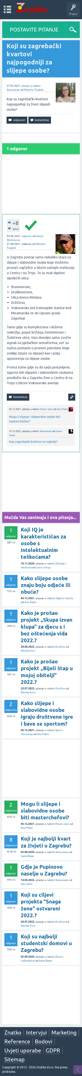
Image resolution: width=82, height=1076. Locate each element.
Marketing (64, 1032)
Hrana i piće (46, 409)
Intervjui (36, 1032)
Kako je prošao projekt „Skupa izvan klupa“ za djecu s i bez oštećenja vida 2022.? (46, 627)
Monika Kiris (28, 650)
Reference (17, 1041)
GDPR (53, 1050)
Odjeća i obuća (64, 598)
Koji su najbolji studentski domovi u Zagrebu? (46, 943)
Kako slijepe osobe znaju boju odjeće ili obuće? (45, 585)
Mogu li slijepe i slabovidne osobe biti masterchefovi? (45, 811)
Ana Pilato (62, 409)
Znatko (12, 1032)
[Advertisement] (41, 184)
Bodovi (43, 1041)
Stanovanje (13, 89)
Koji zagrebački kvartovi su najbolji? (33, 441)
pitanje (25, 85)
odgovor (27, 236)
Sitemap (14, 1059)
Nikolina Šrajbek (34, 89)
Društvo (60, 646)
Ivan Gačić (27, 884)
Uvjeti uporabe (22, 1050)
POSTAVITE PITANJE (34, 30)
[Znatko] (31, 7)
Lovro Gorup (43, 567)
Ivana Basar (27, 856)
